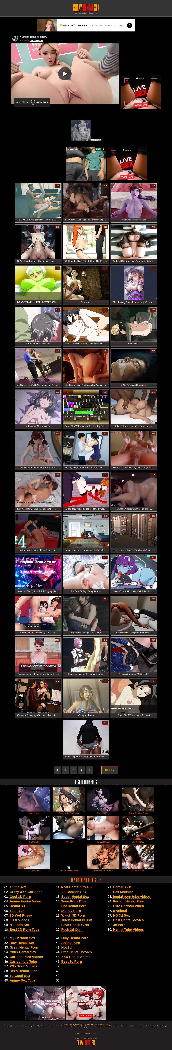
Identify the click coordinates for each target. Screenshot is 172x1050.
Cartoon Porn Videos (26, 957)
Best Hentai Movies (128, 920)
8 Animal (120, 911)
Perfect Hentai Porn (128, 901)
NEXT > (109, 770)
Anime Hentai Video (25, 901)
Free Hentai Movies (76, 952)
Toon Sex (17, 911)
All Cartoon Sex (73, 892)
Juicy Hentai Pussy (76, 920)
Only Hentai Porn (74, 938)
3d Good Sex (20, 975)
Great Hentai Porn (24, 947)
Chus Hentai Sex (23, 952)
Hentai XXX (122, 887)
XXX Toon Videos (23, 966)
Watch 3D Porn (73, 915)
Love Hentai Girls (75, 925)
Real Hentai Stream (76, 887)
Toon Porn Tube (73, 901)
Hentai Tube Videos (128, 929)
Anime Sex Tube (22, 980)
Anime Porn (70, 943)
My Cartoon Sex (22, 938)
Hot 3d (66, 947)
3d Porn (119, 925)
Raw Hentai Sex (22, 943)
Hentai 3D (17, 906)
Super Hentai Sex (75, 896)
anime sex (18, 887)
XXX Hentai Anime (75, 957)
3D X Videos (19, 920)
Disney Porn (71, 911)
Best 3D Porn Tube (24, 929)
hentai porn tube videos (132, 896)
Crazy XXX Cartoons (26, 892)
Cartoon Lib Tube (23, 961)
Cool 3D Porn (20, 896)
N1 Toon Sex (20, 925)
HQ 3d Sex (121, 915)
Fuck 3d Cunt (71, 929)
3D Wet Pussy (21, 915)
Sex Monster (123, 892)
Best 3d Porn (71, 961)
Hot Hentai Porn (74, 906)
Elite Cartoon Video (128, 906)
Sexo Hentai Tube (23, 971)
